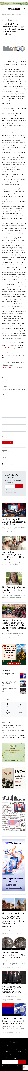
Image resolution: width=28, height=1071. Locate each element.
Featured (15, 910)
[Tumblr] (20, 1045)
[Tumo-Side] (13, 752)
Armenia (3, 949)
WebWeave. (14, 1058)
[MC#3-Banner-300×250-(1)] (14, 654)
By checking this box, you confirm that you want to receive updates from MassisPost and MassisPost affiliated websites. (13, 491)
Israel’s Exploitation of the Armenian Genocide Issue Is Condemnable (9, 675)
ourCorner (19, 20)
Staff (8, 1050)
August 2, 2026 (4, 678)
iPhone (18, 1050)
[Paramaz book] (14, 778)
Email (3, 423)
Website (3, 430)
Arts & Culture (9, 13)
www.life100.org (18, 233)
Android (24, 1050)
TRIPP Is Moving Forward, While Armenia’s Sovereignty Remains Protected (9, 682)
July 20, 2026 (4, 685)
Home (3, 13)
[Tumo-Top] (14, 3)
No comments (5, 37)
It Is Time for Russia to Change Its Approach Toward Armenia (9, 689)
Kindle (8, 1052)
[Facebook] (8, 1045)
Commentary (9, 910)
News (19, 910)
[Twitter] (11, 1045)
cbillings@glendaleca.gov (9, 367)
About (3, 1050)
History (19, 949)
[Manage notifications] (24, 1067)
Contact (12, 1050)
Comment (4, 394)
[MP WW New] (13, 865)
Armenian (4, 910)
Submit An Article (14, 1054)
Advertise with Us (17, 1052)
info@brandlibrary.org (8, 348)
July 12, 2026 (4, 691)
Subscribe (19, 486)
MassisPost (4, 457)
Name (3, 416)
